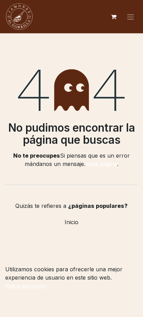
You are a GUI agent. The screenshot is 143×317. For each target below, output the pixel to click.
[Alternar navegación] (130, 16)
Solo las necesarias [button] (87, 306)
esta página (102, 163)
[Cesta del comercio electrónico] (113, 17)
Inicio (71, 222)
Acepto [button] (125, 306)
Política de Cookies (25, 286)
